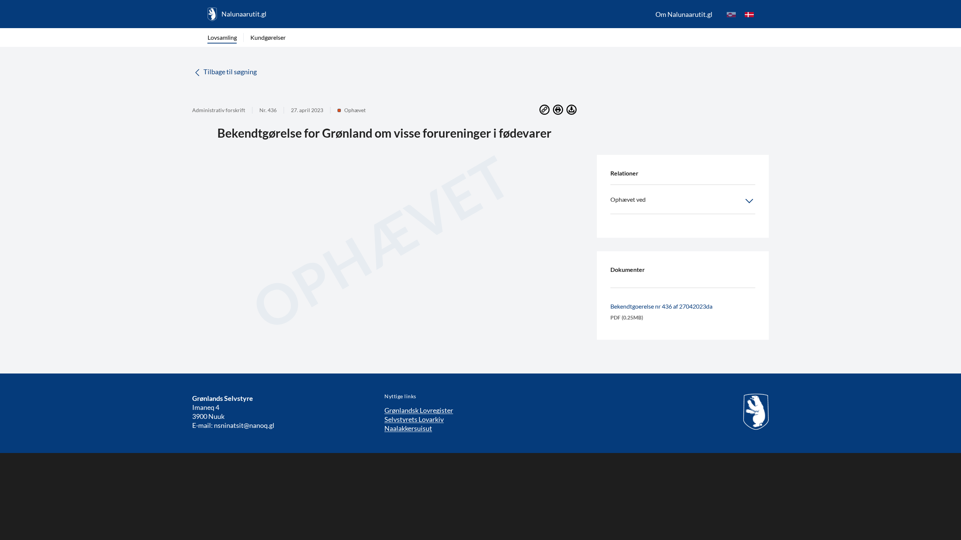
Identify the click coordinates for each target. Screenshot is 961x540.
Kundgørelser (268, 37)
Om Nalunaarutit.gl (683, 14)
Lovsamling (222, 37)
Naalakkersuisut (408, 428)
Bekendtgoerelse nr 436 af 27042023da (661, 306)
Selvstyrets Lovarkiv (414, 419)
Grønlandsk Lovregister (418, 410)
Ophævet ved (628, 199)
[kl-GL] (731, 14)
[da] (749, 14)
